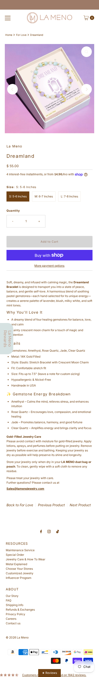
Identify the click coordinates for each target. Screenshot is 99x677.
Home (8, 35)
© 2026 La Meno (17, 637)
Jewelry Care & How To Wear (25, 559)
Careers (11, 618)
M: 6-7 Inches (44, 196)
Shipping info (14, 605)
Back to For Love (19, 505)
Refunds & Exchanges (20, 609)
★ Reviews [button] (49, 673)
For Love (21, 35)
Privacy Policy (15, 614)
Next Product (80, 505)
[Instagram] (49, 531)
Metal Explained (16, 564)
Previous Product (51, 505)
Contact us (13, 623)
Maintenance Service (20, 550)
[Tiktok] (57, 531)
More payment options (49, 265)
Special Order (15, 555)
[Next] (86, 89)
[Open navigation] (7, 18)
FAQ (8, 600)
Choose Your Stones (19, 568)
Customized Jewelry (19, 573)
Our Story (12, 596)
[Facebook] (41, 531)
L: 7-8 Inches (69, 196)
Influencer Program (18, 578)
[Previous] (12, 89)
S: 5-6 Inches (18, 196)
